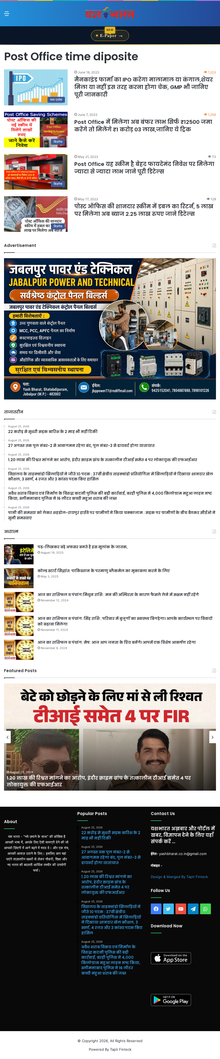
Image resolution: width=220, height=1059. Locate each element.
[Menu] (6, 15)
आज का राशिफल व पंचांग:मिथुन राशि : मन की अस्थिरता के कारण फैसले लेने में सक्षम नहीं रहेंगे (118, 594)
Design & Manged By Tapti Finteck (179, 877)
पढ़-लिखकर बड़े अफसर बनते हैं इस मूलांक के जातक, (83, 547)
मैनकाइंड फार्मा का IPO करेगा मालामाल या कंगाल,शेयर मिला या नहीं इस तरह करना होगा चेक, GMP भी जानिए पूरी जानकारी (143, 87)
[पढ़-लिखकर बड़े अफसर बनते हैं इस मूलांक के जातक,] (19, 554)
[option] (110, 737)
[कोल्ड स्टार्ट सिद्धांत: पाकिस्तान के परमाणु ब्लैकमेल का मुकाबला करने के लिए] (19, 578)
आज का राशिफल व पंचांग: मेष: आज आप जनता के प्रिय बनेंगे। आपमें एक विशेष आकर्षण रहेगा (117, 642)
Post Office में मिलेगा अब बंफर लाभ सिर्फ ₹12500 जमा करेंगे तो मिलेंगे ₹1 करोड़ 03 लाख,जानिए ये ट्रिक (143, 125)
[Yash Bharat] (110, 14)
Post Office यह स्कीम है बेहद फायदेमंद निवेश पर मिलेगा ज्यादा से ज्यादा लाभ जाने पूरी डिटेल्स (144, 167)
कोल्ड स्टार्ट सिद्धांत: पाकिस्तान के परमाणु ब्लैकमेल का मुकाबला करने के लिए (104, 570)
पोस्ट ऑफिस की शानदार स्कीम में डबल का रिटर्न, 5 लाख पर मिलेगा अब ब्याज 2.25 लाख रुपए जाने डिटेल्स (143, 210)
